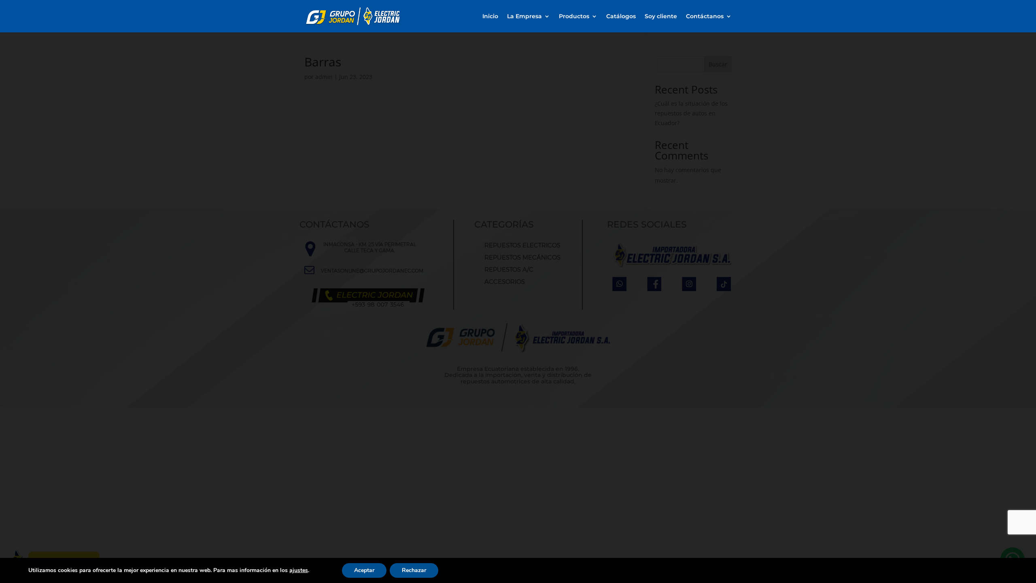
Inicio (490, 16)
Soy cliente (661, 16)
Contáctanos (705, 16)
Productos (574, 16)
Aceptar (364, 570)
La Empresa (524, 16)
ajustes (298, 570)
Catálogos (621, 16)
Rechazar (414, 570)
